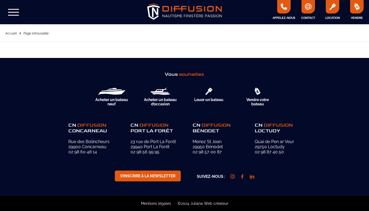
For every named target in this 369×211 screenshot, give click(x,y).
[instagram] (232, 176)
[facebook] (242, 176)
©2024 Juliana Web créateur (203, 203)
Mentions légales (156, 203)
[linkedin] (252, 176)
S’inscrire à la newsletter (147, 176)
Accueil (11, 33)
